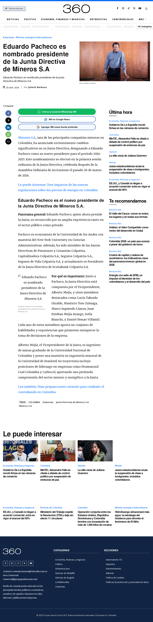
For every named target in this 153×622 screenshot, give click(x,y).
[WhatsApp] (8, 134)
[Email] (8, 141)
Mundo (112, 162)
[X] (134, 8)
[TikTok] (129, 8)
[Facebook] (117, 8)
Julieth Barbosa (37, 87)
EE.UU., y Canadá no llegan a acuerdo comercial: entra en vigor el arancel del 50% (129, 186)
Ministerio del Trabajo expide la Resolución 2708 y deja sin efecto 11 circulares (56, 515)
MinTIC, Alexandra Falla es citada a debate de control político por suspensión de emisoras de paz (129, 142)
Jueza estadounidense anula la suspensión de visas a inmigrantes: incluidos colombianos (129, 169)
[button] (146, 8)
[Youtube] (140, 8)
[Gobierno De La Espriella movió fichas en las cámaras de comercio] (20, 450)
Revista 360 (115, 209)
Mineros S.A (26, 137)
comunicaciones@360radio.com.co (30, 571)
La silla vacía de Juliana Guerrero (128, 155)
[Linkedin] (8, 127)
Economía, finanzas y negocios (124, 121)
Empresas (8, 37)
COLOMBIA (34, 402)
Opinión (113, 151)
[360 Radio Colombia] (76, 8)
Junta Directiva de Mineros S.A (72, 402)
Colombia (114, 134)
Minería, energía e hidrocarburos (34, 37)
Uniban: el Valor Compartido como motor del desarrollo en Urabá (128, 228)
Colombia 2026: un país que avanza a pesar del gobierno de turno (129, 242)
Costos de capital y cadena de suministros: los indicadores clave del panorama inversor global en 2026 (128, 260)
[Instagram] (123, 8)
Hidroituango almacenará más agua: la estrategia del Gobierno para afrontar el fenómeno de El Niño (132, 516)
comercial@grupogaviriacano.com (20, 579)
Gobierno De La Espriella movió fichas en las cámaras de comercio (129, 126)
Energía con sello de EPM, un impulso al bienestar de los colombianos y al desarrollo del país (129, 278)
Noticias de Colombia (51, 507)
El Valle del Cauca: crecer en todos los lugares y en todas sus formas (128, 215)
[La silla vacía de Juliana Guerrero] (95, 450)
